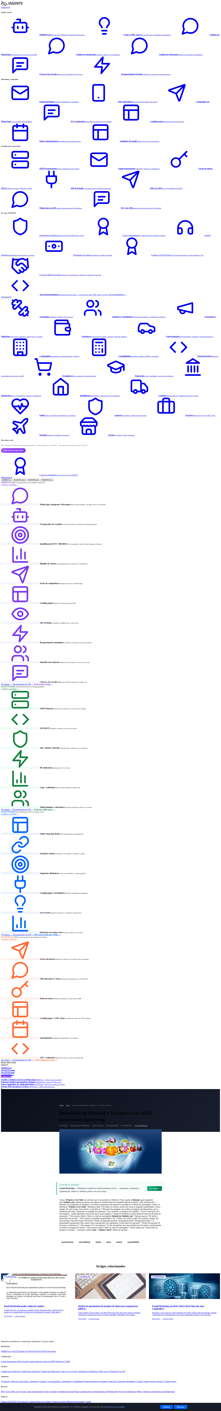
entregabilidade (84, 1242)
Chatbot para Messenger (50, 1371)
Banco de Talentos (43, 1401)
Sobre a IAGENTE (9, 1401)
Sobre (13, 1062)
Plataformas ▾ (6, 477)
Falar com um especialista (13, 450)
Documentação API (101, 1392)
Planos (3, 1062)
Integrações (113, 1392)
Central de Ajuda (149, 1392)
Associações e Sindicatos (28, 1381)
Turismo (167, 1381)
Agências (14, 1381)
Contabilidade (78, 1381)
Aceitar (166, 1407)
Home (61, 1105)
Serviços (160, 1381)
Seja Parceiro (22, 1401)
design (108, 1242)
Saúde (146, 1381)
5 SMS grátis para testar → (46, 1060)
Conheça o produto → (10, 485)
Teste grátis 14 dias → (43, 684)
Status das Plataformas (166, 1392)
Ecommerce (103, 1381)
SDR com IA (104, 1371)
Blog (9, 1062)
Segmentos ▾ (6, 297)
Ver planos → (6, 684)
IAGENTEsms (47, 480)
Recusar (180, 1407)
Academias (5, 1381)
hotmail (119, 1242)
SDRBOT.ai (6, 480)
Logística (139, 1381)
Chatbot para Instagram (30, 1371)
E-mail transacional (8, 1361)
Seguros (153, 1381)
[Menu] (2, 1088)
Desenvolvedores (91, 1381)
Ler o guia (154, 1188)
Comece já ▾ (6, 1076)
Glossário (54, 1392)
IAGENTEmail (33, 480)
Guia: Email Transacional (32, 1392)
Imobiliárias (131, 1381)
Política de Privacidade (75, 1401)
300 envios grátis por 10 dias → (47, 935)
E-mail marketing (35, 1361)
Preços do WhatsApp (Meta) (130, 1392)
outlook (98, 1242)
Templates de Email (66, 1392)
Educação (113, 1381)
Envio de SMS (49, 1361)
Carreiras (32, 1401)
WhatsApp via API (117, 1371)
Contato (88, 1401)
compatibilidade (133, 1242)
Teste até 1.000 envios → (44, 809)
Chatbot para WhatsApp (11, 1371)
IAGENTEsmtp (19, 480)
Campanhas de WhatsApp (87, 1371)
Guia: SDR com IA (13, 1392)
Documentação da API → (23, 684)
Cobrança (43, 1381)
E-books (46, 1392)
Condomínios (66, 1381)
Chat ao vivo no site (68, 1371)
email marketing (67, 1242)
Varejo (173, 1381)
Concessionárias (53, 1381)
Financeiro (121, 1381)
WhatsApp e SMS (62, 1361)
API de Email (22, 1361)
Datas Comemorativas (83, 1392)
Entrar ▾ (4, 1065)
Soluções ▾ (5, 7)
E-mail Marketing (141, 1126)
